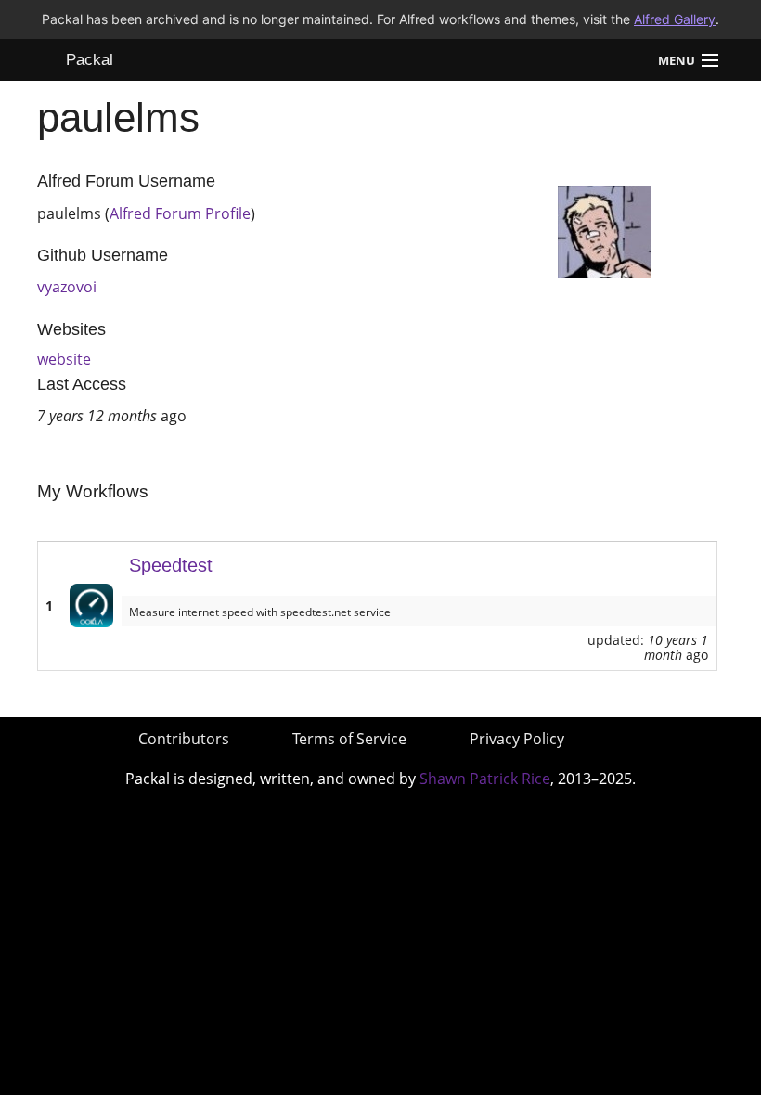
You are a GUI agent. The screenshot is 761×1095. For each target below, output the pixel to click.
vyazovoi (67, 287)
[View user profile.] (604, 230)
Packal (89, 60)
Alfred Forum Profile (180, 213)
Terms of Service (349, 738)
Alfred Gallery (675, 19)
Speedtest (171, 565)
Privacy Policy (517, 738)
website (64, 359)
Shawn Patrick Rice (484, 778)
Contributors (183, 738)
